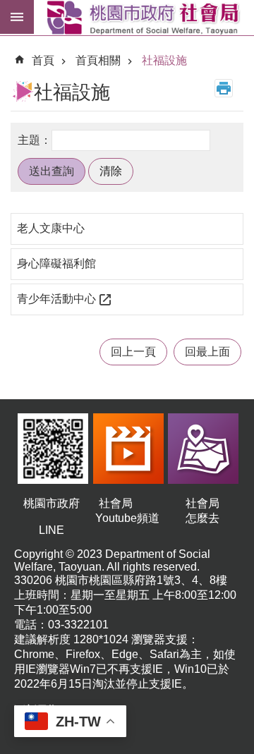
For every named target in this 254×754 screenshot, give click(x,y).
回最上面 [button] (207, 352)
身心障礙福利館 (56, 263)
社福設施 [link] (164, 60)
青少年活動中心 (56, 299)
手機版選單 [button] (17, 17)
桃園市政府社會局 (144, 17)
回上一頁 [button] (133, 352)
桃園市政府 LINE (51, 516)
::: (11, 45)
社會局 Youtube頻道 (127, 510)
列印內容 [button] (223, 88)
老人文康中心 (51, 228)
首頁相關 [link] (98, 60)
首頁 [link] (43, 60)
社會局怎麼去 (202, 510)
